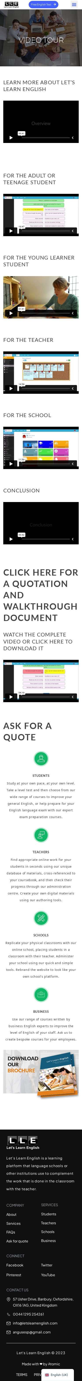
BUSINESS (41, 1011)
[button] (74, 4)
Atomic (54, 1364)
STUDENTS (41, 775)
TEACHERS (41, 852)
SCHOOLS (41, 935)
